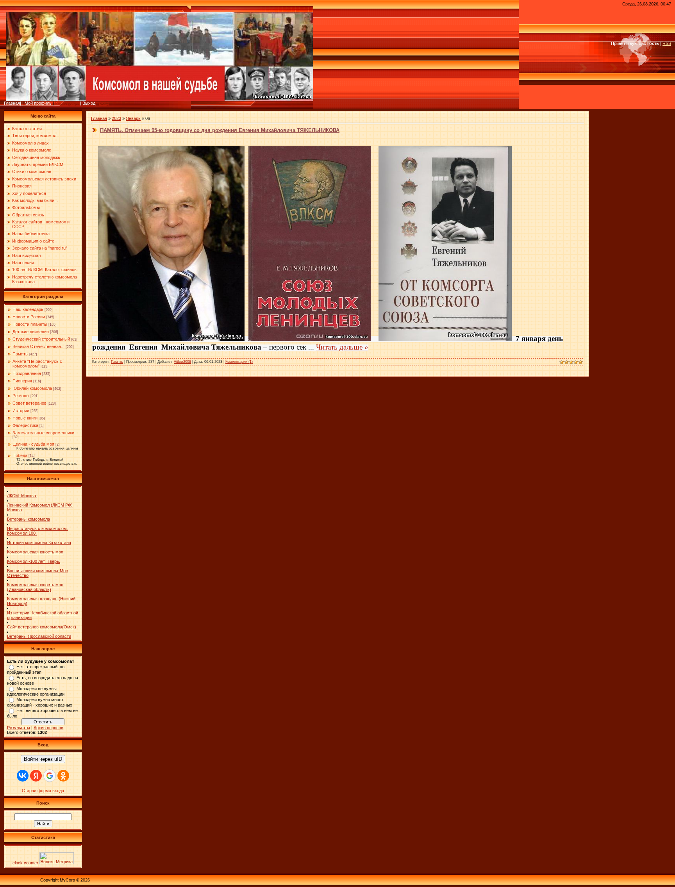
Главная (99, 118)
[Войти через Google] (49, 775)
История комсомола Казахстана (39, 542)
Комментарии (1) (239, 362)
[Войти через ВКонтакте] (23, 776)
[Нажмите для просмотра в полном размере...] (171, 338)
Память (20, 354)
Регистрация (67, 103)
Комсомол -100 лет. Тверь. (33, 561)
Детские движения (30, 331)
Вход (104, 103)
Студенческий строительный (41, 339)
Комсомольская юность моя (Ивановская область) (35, 587)
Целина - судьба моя (33, 444)
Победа (19, 455)
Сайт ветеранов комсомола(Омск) (41, 627)
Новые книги (25, 418)
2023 (116, 118)
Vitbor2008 (182, 362)
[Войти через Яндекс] (36, 776)
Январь (133, 118)
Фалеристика (25, 425)
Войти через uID (43, 759)
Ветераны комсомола (28, 519)
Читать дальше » (342, 347)
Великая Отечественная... (38, 346)
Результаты (18, 727)
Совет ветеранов (29, 403)
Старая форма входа (43, 790)
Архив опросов (48, 727)
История (20, 410)
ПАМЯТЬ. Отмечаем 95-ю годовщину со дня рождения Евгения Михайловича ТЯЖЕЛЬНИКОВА (219, 130)
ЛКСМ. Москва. (22, 495)
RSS (666, 43)
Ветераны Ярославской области (39, 636)
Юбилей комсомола (32, 388)
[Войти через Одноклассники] (63, 776)
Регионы (20, 395)
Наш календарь (27, 309)
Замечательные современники (43, 432)
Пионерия (22, 380)
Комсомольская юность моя (35, 552)
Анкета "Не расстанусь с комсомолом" (37, 363)
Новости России (28, 316)
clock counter (25, 862)
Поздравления (26, 373)
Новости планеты (29, 324)
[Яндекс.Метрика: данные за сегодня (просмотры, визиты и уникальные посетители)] (56, 858)
